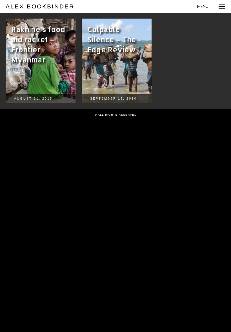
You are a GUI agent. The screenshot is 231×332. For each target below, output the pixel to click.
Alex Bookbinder (40, 6)
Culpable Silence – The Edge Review (111, 39)
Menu (202, 6)
